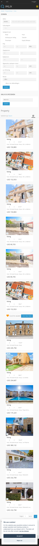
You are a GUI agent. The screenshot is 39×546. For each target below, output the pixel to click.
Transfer (24, 37)
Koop (6, 34)
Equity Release (26, 40)
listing (9, 139)
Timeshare (8, 40)
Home (2, 11)
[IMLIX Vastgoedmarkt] (11, 6)
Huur (23, 34)
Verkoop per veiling (10, 37)
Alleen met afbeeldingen (12, 83)
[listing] (19, 120)
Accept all (19, 536)
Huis (15, 11)
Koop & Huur (9, 11)
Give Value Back (26, 316)
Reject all (19, 540)
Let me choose (24, 531)
